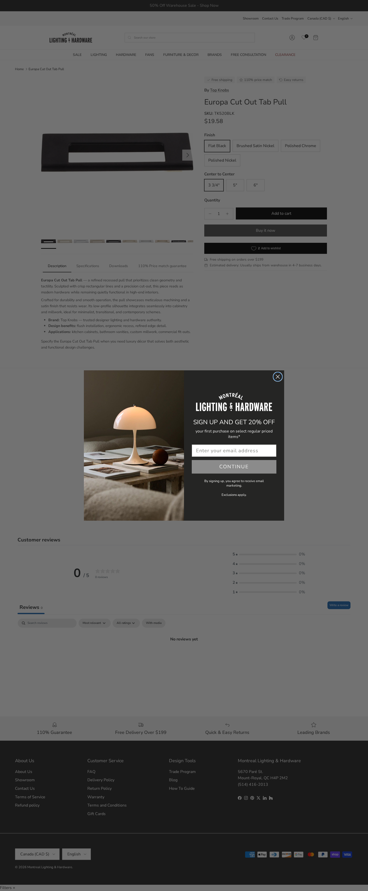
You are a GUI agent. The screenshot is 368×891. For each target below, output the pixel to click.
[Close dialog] (277, 376)
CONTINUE (234, 466)
